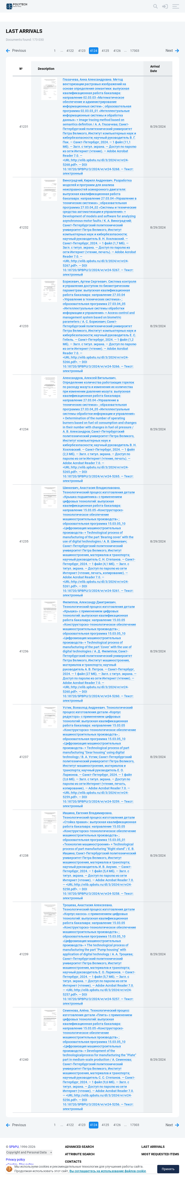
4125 (105, 50)
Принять (168, 1169)
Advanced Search (79, 1146)
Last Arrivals (153, 1146)
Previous (19, 50)
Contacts (73, 1161)
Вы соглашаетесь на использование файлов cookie (107, 1171)
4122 (70, 50)
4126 (117, 50)
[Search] (155, 6)
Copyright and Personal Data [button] (26, 1152)
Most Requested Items (160, 1154)
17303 (134, 50)
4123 (82, 50)
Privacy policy (15, 1159)
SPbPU (14, 1146)
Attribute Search (80, 1154)
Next (169, 50)
